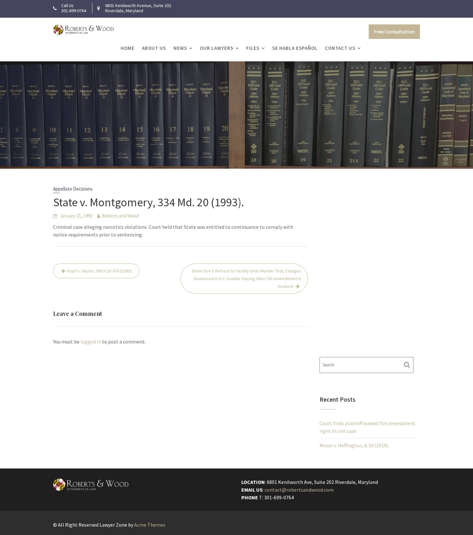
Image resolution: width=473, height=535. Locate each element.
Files (252, 48)
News (180, 48)
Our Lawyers (216, 48)
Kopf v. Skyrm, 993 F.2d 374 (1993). (100, 271)
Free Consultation (394, 31)
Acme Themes (149, 525)
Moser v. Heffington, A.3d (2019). (354, 445)
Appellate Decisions (73, 189)
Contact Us (340, 48)
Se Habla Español (295, 48)
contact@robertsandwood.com (299, 489)
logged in (90, 341)
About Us (154, 48)
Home (127, 48)
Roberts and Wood (120, 216)
